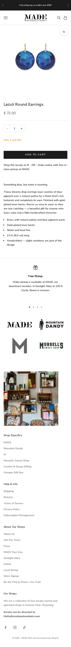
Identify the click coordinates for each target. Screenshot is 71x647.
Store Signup (11, 576)
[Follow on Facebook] (5, 627)
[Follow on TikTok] (24, 627)
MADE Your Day (13, 552)
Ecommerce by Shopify (48, 638)
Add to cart (35, 154)
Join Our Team (12, 540)
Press (7, 546)
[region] (35, 283)
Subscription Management (19, 515)
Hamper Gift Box (13, 472)
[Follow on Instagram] (15, 627)
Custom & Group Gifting (17, 466)
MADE (7, 442)
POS (30, 638)
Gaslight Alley (12, 558)
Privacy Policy (12, 509)
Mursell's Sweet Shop (16, 460)
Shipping (9, 491)
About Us (9, 534)
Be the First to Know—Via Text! (22, 582)
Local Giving (11, 570)
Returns (8, 497)
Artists (7, 564)
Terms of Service (13, 503)
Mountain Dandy (13, 448)
